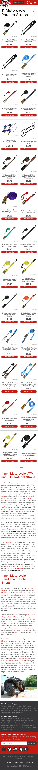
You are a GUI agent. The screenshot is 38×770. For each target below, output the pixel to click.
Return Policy (20, 762)
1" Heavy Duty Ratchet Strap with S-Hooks (10, 280)
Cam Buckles (5, 621)
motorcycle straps (20, 601)
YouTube (15, 749)
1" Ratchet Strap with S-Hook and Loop (28, 211)
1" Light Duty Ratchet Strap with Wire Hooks (9, 314)
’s (31, 485)
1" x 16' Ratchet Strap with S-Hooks (9, 40)
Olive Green (10, 661)
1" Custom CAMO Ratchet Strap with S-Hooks (9, 176)
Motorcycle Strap (13, 672)
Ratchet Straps (13, 617)
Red (16, 661)
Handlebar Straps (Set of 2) (29, 142)
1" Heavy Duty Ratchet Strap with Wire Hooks (29, 74)
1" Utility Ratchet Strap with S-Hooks (28, 245)
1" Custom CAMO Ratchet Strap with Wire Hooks (28, 176)
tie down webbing (24, 658)
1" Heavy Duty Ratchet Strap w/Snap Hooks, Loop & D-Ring (29, 384)
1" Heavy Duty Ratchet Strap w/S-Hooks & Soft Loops (10, 349)
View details (9, 47)
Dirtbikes (22, 593)
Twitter (9, 749)
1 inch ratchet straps (14, 566)
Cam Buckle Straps (19, 626)
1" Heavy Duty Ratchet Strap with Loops (29, 454)
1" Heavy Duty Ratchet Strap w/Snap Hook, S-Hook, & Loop (10, 384)
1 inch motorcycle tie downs (13, 568)
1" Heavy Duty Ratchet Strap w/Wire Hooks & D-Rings (29, 349)
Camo (3, 661)
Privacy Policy (9, 762)
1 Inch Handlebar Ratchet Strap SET (9, 141)
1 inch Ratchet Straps (11, 483)
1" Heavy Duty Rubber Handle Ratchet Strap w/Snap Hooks (9, 454)
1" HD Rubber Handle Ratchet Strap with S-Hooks (28, 314)
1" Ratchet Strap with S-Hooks (9, 109)
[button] (18, 2)
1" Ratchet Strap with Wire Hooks (28, 109)
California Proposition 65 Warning (19, 766)
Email (21, 749)
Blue (23, 661)
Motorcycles (8, 487)
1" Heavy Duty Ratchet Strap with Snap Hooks (29, 419)
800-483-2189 (27, 2)
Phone (26, 749)
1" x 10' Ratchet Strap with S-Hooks (28, 40)
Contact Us (29, 762)
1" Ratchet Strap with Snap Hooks (9, 419)
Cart (31, 2)
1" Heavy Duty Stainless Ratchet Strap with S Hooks (28, 279)
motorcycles (15, 630)
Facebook (4, 749)
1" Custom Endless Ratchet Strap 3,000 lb (9, 211)
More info (34, 12)
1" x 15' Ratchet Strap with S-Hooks (9, 75)
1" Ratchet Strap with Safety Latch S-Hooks (9, 245)
